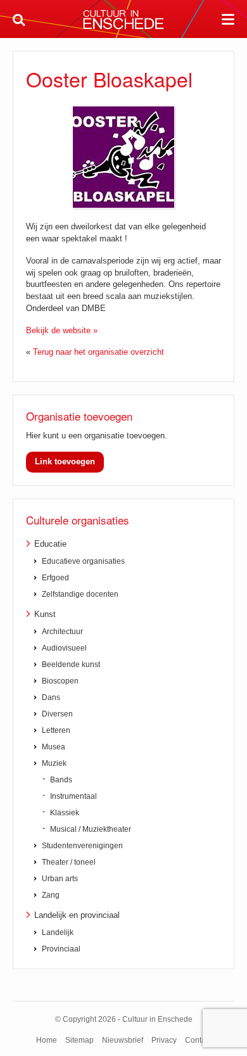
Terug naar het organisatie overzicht (98, 352)
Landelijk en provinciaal (77, 915)
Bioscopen (60, 681)
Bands (61, 779)
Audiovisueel (64, 648)
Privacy (164, 1040)
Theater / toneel (69, 862)
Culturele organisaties (77, 520)
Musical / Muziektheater (90, 829)
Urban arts (60, 878)
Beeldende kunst (71, 664)
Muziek (54, 763)
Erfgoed (55, 577)
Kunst (45, 614)
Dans (51, 697)
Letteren (56, 730)
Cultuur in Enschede (123, 20)
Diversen (57, 713)
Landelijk (57, 932)
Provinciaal (61, 949)
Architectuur (62, 631)
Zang (51, 895)
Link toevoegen (65, 461)
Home (46, 1040)
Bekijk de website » (62, 330)
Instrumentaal (73, 796)
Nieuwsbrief (122, 1040)
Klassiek (64, 812)
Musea (53, 746)
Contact (198, 1040)
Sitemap (79, 1040)
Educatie (50, 544)
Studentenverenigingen (82, 845)
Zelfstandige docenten (80, 594)
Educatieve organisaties (83, 561)
